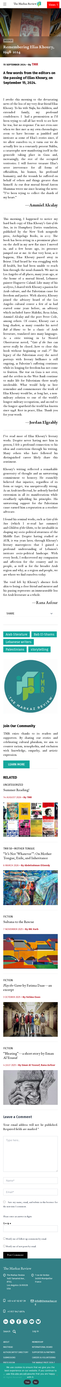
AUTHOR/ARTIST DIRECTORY (15, 1352)
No (35, 1382)
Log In (35, 1331)
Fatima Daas (33, 997)
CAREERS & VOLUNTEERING (44, 1357)
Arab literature (16, 634)
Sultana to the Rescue (18, 922)
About (6, 1342)
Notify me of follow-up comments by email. (26, 1239)
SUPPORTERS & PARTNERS (43, 1352)
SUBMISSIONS (9, 1357)
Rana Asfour (48, 1065)
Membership (37, 1342)
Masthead (8, 1347)
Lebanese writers (18, 642)
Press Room (9, 1362)
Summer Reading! (16, 790)
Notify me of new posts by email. (21, 1247)
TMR (35, 64)
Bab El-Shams (44, 634)
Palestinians (15, 649)
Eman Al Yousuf (31, 1065)
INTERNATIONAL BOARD (42, 1347)
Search (6, 1331)
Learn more (16, 764)
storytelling (39, 649)
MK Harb (33, 929)
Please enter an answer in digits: (17, 1217)
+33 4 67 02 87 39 (16, 1300)
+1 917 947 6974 (16, 1311)
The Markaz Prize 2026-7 (43, 1362)
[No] (57, 1375)
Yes (27, 1382)
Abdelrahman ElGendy (37, 865)
